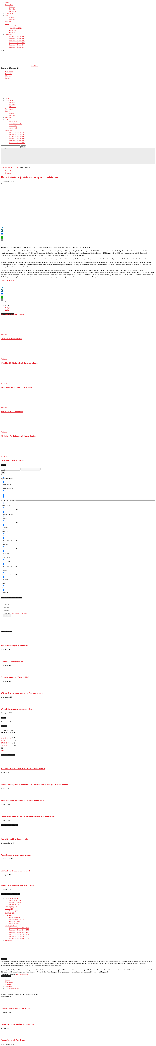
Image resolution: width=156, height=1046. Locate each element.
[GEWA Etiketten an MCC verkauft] (6, 867)
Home (7, 2)
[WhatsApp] (78, 237)
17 (2, 743)
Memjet (7, 308)
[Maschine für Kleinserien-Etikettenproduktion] (12, 357)
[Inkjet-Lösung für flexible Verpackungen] (6, 1020)
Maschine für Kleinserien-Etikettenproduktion (20, 363)
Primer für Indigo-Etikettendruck (15, 645)
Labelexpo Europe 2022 (17, 41)
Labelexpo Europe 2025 (17, 36)
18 (4, 743)
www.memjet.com (7, 280)
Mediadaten (9, 72)
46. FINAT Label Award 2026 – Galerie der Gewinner (23, 769)
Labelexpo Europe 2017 (17, 45)
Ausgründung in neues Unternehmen (16, 855)
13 (8, 740)
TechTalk (8, 22)
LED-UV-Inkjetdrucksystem (12, 460)
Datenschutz (9, 986)
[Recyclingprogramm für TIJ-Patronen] (12, 381)
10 (2, 740)
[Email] (78, 235)
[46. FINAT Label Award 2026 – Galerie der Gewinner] (6, 765)
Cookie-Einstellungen (12, 988)
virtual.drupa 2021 (15, 28)
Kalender (12, 17)
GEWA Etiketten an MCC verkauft (15, 871)
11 (4, 740)
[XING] (78, 230)
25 (4, 745)
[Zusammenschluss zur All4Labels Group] (6, 881)
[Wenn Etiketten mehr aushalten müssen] (6, 705)
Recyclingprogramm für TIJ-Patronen (16, 387)
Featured (9, 940)
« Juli (2, 750)
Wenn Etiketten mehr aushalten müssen (17, 709)
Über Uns (8, 76)
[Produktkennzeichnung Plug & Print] (6, 1004)
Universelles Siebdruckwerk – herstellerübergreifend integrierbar (28, 816)
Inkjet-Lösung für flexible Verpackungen (17, 1024)
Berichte (12, 19)
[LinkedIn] (78, 228)
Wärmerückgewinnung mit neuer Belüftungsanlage (22, 693)
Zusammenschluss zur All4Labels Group (17, 885)
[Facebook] (78, 233)
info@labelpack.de (21, 974)
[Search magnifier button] (3, 472)
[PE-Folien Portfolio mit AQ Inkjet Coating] (12, 430)
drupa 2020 (13, 30)
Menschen (12, 11)
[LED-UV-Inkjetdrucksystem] (12, 454)
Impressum (8, 984)
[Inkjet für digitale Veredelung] (6, 1036)
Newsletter (8, 74)
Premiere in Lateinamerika (12, 661)
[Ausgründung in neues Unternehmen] (6, 851)
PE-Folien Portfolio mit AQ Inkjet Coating (18, 436)
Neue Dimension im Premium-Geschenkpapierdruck (22, 800)
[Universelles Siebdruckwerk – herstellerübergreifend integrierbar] (6, 812)
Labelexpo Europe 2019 (17, 43)
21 (10, 743)
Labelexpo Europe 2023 (17, 38)
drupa (7, 24)
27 (8, 745)
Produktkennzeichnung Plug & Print (16, 1008)
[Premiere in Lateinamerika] (6, 657)
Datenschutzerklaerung (19, 613)
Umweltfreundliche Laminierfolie (14, 839)
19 (6, 743)
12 (6, 740)
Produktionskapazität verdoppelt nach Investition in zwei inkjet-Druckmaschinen (34, 784)
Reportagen (9, 13)
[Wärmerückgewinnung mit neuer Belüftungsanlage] (6, 689)
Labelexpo (8, 34)
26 (6, 745)
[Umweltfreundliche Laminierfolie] (6, 835)
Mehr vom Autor (19, 314)
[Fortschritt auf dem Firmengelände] (6, 673)
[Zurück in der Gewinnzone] (12, 405)
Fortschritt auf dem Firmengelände (15, 677)
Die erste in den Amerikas (11, 339)
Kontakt (7, 78)
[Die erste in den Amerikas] (12, 332)
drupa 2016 (13, 32)
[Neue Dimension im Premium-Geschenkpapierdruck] (6, 796)
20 (8, 743)
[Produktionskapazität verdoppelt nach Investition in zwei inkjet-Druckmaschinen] (6, 780)
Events (7, 15)
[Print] (78, 240)
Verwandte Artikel (7, 314)
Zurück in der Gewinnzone (12, 412)
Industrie (12, 7)
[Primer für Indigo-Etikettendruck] (6, 641)
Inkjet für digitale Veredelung (13, 1040)
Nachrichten (9, 5)
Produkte (12, 9)
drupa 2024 (13, 26)
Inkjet (7, 310)
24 (2, 745)
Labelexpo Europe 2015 (17, 47)
